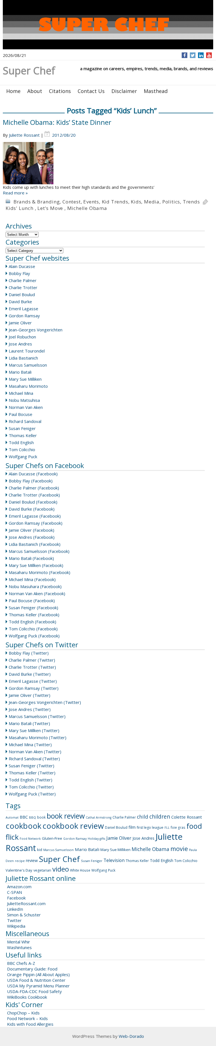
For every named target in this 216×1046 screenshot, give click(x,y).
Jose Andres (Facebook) (32, 537)
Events (91, 201)
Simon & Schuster (24, 915)
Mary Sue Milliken (25, 379)
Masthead (156, 91)
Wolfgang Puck (23, 456)
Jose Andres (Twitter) (30, 709)
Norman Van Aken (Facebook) (37, 593)
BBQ (32, 817)
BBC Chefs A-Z (21, 963)
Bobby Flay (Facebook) (31, 481)
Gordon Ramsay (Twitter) (33, 688)
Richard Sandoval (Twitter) (34, 758)
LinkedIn (15, 909)
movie (179, 848)
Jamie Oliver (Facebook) (31, 530)
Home (13, 91)
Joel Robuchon (22, 337)
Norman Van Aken (26, 407)
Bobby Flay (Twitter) (29, 653)
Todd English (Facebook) (32, 621)
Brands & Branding (37, 201)
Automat (12, 817)
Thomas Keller (23, 435)
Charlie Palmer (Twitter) (32, 660)
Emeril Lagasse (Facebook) (35, 516)
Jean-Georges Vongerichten (35, 330)
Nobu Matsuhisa (24, 400)
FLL (167, 828)
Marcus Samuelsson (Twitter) (37, 716)
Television (114, 860)
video (60, 869)
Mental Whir (18, 942)
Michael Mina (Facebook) (32, 579)
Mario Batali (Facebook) (31, 558)
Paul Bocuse (20, 414)
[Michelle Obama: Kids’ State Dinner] (108, 163)
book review (66, 816)
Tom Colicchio (22, 449)
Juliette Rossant (24, 135)
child (142, 816)
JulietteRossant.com (26, 903)
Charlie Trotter (23, 287)
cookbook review (73, 826)
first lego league (150, 827)
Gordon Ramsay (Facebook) (35, 523)
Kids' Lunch (19, 208)
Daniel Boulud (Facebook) (33, 502)
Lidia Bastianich (23, 358)
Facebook (16, 898)
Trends (191, 201)
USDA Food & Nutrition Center (36, 980)
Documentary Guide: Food (32, 969)
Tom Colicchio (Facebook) (33, 628)
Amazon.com (19, 886)
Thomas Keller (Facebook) (34, 614)
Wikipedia (16, 926)
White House (80, 870)
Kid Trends (115, 201)
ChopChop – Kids (23, 1013)
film (132, 827)
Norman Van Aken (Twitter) (35, 751)
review (32, 860)
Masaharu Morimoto (28, 386)
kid (39, 849)
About (34, 91)
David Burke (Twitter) (30, 674)
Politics (171, 201)
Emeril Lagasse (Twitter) (33, 681)
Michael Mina (21, 393)
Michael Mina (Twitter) (30, 744)
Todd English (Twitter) (30, 780)
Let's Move (50, 208)
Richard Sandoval (25, 421)
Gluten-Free (52, 838)
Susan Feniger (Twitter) (31, 765)
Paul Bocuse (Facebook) (32, 600)
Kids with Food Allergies (30, 1024)
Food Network (30, 839)
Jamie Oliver (20, 322)
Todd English (21, 442)
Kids (136, 201)
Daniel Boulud (22, 294)
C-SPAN (14, 892)
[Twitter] (193, 55)
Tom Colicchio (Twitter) (31, 787)
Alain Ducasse (22, 266)
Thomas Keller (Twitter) (32, 772)
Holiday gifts (96, 839)
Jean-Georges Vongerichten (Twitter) (45, 702)
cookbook (23, 826)
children (159, 816)
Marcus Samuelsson (28, 365)
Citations (60, 91)
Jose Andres (20, 344)
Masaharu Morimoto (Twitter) (37, 737)
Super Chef (59, 859)
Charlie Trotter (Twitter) (32, 667)
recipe (20, 861)
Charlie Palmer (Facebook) (34, 488)
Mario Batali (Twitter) (29, 723)
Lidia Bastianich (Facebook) (34, 544)
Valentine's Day (19, 870)
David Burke (20, 301)
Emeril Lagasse (23, 308)
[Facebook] (184, 55)
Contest (71, 201)
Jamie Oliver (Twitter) (29, 695)
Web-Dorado (131, 1036)
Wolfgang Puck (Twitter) (32, 794)
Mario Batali (20, 372)
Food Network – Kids (27, 1018)
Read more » (15, 193)
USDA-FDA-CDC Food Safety (34, 991)
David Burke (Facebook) (32, 509)
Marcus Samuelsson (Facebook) (39, 551)
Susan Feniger (22, 428)
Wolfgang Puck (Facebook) (34, 636)
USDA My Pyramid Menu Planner (38, 986)
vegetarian (42, 870)
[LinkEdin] (201, 55)
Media (151, 201)
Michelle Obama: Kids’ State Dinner (57, 122)
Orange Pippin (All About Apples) (38, 974)
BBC (24, 817)
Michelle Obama (87, 208)
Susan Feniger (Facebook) (33, 607)
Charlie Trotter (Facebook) (34, 495)
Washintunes (19, 947)
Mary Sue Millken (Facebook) (36, 565)
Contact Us (91, 91)
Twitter (14, 920)
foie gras (178, 827)
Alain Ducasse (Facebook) (33, 474)
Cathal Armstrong (98, 817)
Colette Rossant (186, 817)
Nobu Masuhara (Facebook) (35, 586)
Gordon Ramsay (24, 315)
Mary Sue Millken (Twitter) (34, 730)
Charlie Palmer (23, 280)
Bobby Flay (19, 273)
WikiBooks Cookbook (27, 997)
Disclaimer (124, 91)
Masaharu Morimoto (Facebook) (39, 572)
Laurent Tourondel (27, 351)
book (41, 817)
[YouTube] (209, 55)
